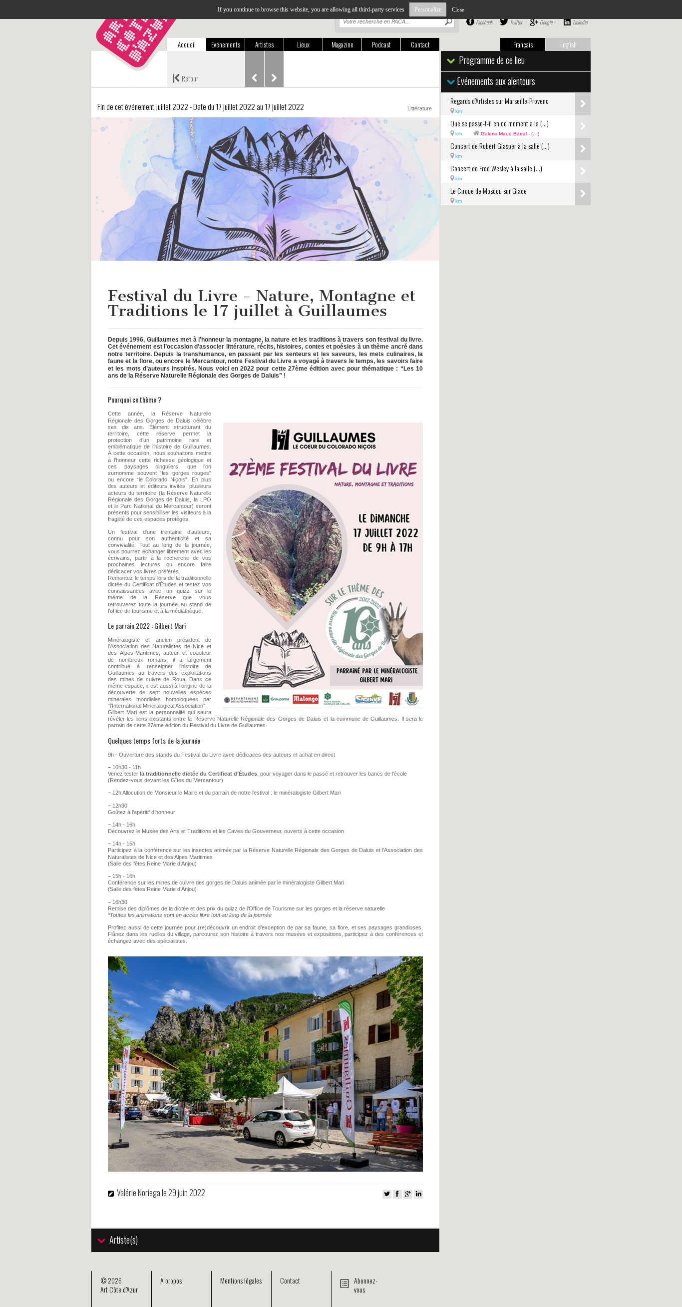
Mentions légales (241, 1280)
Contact (420, 44)
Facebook (484, 22)
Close (458, 9)
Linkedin (580, 22)
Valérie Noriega (139, 1193)
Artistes (264, 44)
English (568, 44)
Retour (185, 77)
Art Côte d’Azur (119, 1289)
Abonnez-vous (365, 1285)
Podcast (381, 44)
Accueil (187, 44)
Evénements (225, 44)
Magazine (342, 44)
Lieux (303, 44)
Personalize (427, 9)
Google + (547, 22)
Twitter (516, 22)
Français (523, 44)
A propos (171, 1280)
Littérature (419, 108)
